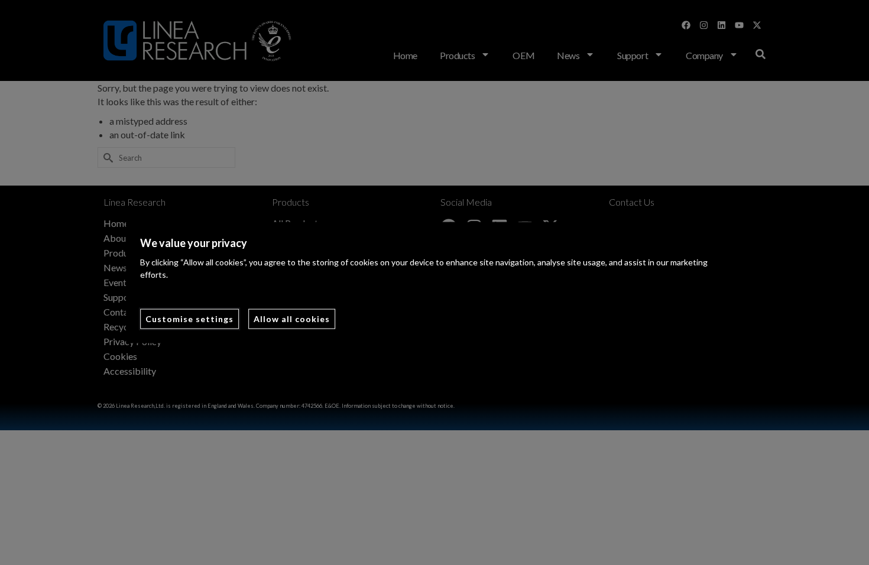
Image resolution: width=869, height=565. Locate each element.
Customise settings (189, 319)
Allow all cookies (292, 319)
